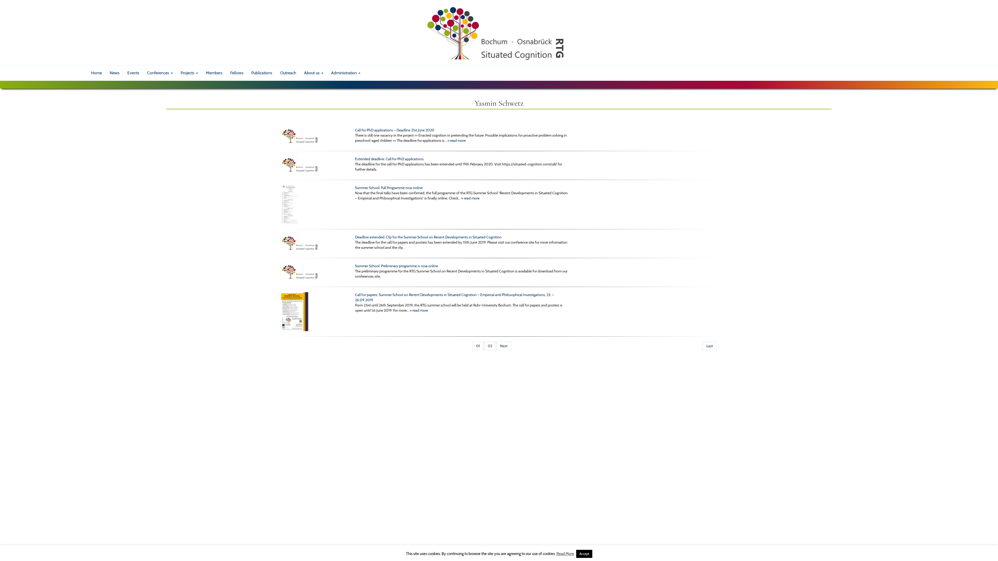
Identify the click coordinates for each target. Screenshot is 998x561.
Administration (344, 72)
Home (96, 72)
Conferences (158, 72)
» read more (456, 140)
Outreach (288, 72)
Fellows (237, 72)
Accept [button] (584, 554)
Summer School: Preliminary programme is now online (396, 266)
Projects (188, 72)
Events (133, 72)
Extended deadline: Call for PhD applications (389, 159)
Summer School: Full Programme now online (389, 187)
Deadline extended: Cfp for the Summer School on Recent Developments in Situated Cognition (428, 237)
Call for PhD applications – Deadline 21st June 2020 (394, 130)
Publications (261, 72)
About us (312, 72)
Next (504, 346)
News (115, 72)
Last (709, 346)
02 (490, 346)
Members (214, 72)
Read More (565, 553)
